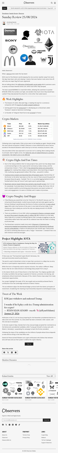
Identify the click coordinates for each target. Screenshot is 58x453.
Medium (43, 437)
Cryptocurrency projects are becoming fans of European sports (24, 175)
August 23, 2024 (11, 313)
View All (50, 376)
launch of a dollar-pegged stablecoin (28, 105)
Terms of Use (26, 435)
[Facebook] (3, 424)
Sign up (29, 344)
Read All (50, 8)
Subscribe (46, 420)
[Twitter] (6, 424)
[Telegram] (16, 424)
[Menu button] (3, 3)
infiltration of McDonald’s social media (29, 84)
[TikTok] (19, 424)
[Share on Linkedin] (12, 352)
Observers (21, 13)
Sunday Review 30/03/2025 (12, 398)
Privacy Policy (26, 437)
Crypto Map (44, 435)
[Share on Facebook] (4, 352)
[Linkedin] (13, 424)
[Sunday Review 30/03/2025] (12, 388)
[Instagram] (9, 424)
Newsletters (5, 13)
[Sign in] (55, 3)
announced (22, 108)
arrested (32, 113)
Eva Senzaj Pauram (11, 22)
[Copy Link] (15, 352)
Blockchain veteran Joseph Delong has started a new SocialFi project (25, 184)
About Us (4, 435)
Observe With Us (6, 440)
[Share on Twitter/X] (8, 352)
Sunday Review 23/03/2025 (35, 398)
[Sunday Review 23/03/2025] (35, 388)
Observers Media (31, 451)
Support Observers (46, 442)
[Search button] (52, 3)
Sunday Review (13, 13)
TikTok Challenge (46, 440)
